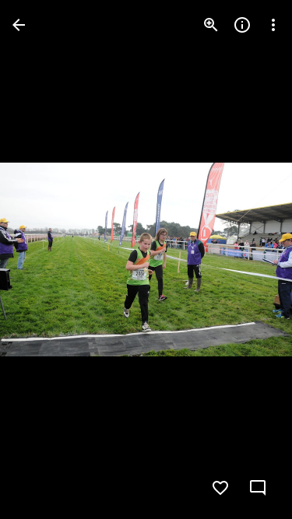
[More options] (273, 24)
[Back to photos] (18, 25)
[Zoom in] (211, 24)
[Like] (220, 488)
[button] (43, 260)
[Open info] (242, 24)
